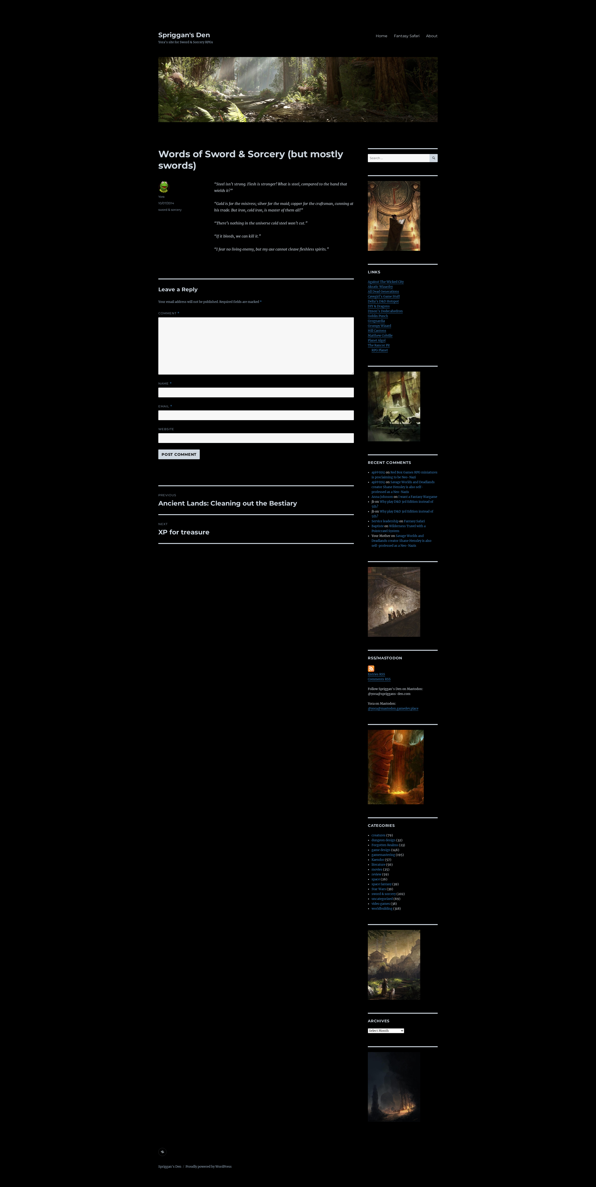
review (376, 874)
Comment (168, 313)
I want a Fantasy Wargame (417, 497)
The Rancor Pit (379, 345)
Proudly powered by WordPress (209, 1167)
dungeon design (384, 840)
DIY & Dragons (379, 306)
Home (381, 36)
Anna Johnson (382, 497)
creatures (379, 835)
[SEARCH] (434, 158)
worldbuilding (382, 909)
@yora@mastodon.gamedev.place (393, 709)
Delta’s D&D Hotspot (383, 301)
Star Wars (379, 889)
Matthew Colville (380, 336)
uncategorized (382, 899)
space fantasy (382, 884)
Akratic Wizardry (380, 287)
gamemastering (383, 855)
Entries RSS (376, 674)
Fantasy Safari (407, 36)
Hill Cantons (377, 331)
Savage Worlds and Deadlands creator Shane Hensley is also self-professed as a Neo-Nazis (403, 487)
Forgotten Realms (385, 845)
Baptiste (378, 526)
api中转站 (378, 472)
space (376, 879)
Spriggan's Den (184, 35)
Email (165, 406)
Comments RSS (379, 679)
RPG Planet (380, 350)
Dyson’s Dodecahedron (385, 311)
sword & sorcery (170, 209)
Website (166, 429)
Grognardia (376, 321)
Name (165, 384)
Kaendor (378, 860)
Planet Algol (377, 340)
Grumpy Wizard (379, 326)
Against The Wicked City (386, 282)
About (432, 36)
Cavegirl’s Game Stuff (384, 296)
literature (378, 865)
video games (381, 904)
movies (377, 870)
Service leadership (385, 521)
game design (381, 850)
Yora (161, 196)
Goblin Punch (378, 316)
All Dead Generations (383, 292)
